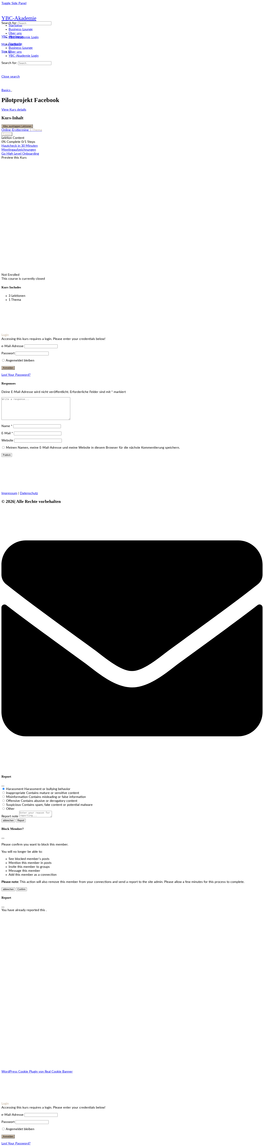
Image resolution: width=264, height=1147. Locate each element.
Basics (6, 90)
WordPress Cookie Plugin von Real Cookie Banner (37, 1071)
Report (20, 820)
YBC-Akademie (18, 18)
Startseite (15, 44)
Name (6, 426)
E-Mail (7, 433)
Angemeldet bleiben (19, 360)
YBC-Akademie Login (24, 55)
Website (7, 440)
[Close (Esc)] (2, 786)
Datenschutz (29, 493)
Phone (6, 967)
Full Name (9, 963)
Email (5, 971)
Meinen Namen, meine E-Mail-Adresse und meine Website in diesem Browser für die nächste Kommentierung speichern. (93, 447)
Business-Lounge (21, 48)
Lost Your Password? (16, 375)
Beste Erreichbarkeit (16, 975)
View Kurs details (13, 109)
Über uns (15, 52)
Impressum (9, 493)
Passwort (8, 353)
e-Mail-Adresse (12, 346)
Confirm (21, 889)
